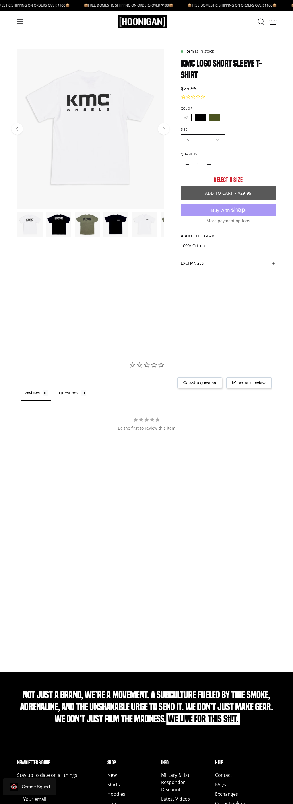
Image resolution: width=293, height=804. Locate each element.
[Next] (163, 129)
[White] (186, 117)
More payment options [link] (228, 220)
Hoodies (116, 794)
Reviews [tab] (32, 393)
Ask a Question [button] (202, 382)
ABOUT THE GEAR (197, 236)
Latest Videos (175, 799)
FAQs (220, 784)
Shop (111, 763)
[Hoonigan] (146, 21)
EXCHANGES (192, 263)
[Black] (200, 117)
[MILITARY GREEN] (214, 117)
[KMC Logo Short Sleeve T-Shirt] (30, 224)
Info (164, 763)
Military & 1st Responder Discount (175, 782)
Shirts (113, 784)
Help (219, 763)
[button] (260, 22)
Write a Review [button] (252, 382)
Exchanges (226, 794)
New (112, 775)
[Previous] (17, 129)
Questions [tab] (68, 393)
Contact (223, 775)
